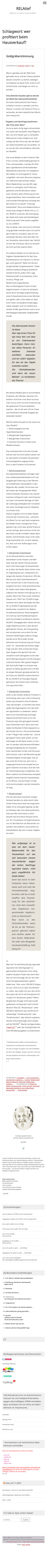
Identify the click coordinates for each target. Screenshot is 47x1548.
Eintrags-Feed (6, 1420)
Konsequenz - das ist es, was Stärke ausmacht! (17, 1490)
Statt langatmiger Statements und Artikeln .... (16, 1495)
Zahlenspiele (30, 1082)
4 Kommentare (22, 1090)
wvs (33, 66)
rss (3, 1474)
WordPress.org (7, 1429)
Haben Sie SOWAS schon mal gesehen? (20, 1214)
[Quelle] (23, 1142)
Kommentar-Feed (8, 1424)
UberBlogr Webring (8, 1364)
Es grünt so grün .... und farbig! (17, 1248)
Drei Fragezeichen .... (33, 1078)
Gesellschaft (10, 1080)
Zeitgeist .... (10, 1084)
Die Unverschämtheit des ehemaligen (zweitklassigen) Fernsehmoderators (19, 1259)
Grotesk (27, 1080)
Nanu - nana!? (6, 1500)
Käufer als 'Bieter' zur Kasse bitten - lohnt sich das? (21, 1085)
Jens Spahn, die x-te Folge (15, 1224)
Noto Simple (26, 1545)
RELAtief (23, 8)
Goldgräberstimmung (20, 56)
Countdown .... (21, 1078)
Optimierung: (17, 1298)
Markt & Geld (35, 1080)
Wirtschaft (22, 1082)
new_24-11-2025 (13, 1483)
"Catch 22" (10, 1027)
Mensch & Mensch (12, 1082)
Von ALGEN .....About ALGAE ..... (9, 1235)
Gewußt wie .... (19, 1080)
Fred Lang (5, 1229)
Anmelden (5, 1415)
